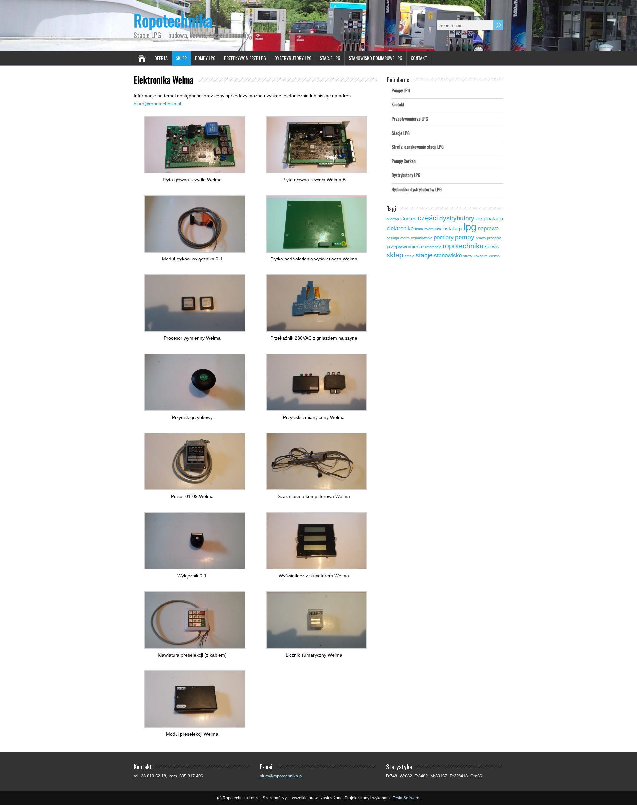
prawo (481, 238)
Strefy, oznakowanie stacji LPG (418, 147)
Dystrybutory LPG (293, 57)
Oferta (161, 57)
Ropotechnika (173, 20)
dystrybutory (456, 218)
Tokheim (480, 256)
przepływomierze (405, 246)
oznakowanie (421, 238)
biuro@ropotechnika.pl (157, 103)
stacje (424, 255)
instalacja (452, 228)
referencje (433, 247)
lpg (470, 226)
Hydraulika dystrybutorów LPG (417, 189)
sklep (395, 255)
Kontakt (419, 57)
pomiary (444, 237)
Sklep (181, 57)
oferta (405, 238)
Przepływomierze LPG (245, 57)
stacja (409, 256)
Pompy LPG (205, 57)
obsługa (393, 238)
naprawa (488, 228)
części (428, 218)
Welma (494, 256)
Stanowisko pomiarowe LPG (375, 57)
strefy (467, 256)
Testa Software (406, 798)
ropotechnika (463, 246)
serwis (492, 246)
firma (419, 229)
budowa (393, 219)
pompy (464, 237)
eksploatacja (489, 218)
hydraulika (432, 229)
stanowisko (448, 255)
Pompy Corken (404, 161)
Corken (408, 218)
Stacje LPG (330, 57)
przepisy (494, 238)
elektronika (400, 228)
